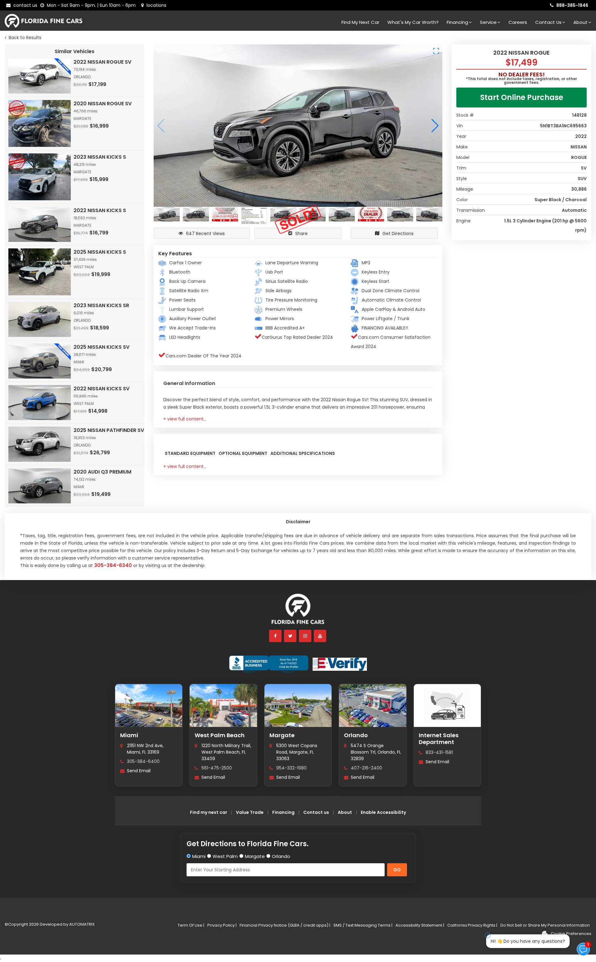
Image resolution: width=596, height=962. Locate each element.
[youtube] (320, 636)
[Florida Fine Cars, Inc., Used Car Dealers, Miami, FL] (268, 664)
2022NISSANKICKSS (100, 210)
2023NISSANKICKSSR (101, 305)
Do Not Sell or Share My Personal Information (545, 925)
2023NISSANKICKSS (100, 157)
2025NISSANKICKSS (100, 252)
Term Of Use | (191, 925)
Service (488, 22)
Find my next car (360, 22)
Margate (282, 735)
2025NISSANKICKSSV (101, 347)
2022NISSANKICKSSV (101, 388)
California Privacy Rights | (472, 925)
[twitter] (290, 636)
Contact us (316, 812)
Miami (129, 735)
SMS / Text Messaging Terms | (362, 925)
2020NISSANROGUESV (103, 103)
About (580, 22)
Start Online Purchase (521, 97)
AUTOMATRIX (81, 924)
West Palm (225, 856)
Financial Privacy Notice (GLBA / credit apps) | (285, 925)
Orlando (356, 735)
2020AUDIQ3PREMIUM (102, 471)
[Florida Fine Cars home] (298, 612)
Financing (457, 22)
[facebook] (275, 636)
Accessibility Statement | (419, 925)
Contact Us (548, 22)
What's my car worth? (413, 22)
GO (397, 870)
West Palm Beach (220, 735)
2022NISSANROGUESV (102, 62)
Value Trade (250, 812)
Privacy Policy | (222, 925)
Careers (517, 22)
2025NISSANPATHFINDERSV (109, 430)
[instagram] (305, 636)
